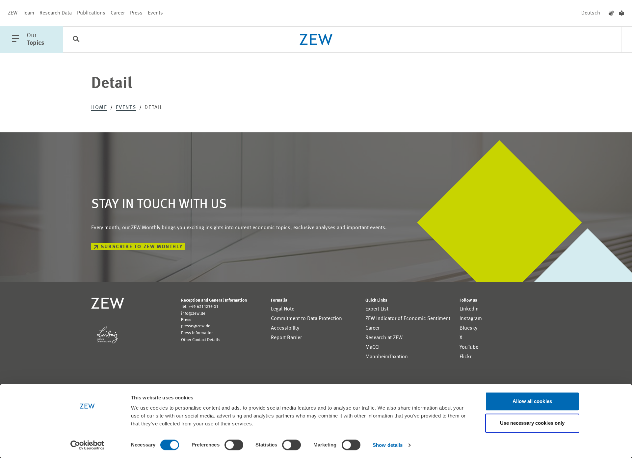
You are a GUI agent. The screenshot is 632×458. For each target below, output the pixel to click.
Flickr (465, 357)
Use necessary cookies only (532, 423)
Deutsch (590, 13)
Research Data (56, 13)
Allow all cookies (532, 401)
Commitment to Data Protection (306, 318)
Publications (91, 13)
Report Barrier (286, 337)
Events (155, 13)
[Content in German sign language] (611, 13)
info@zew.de (193, 313)
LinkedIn (469, 309)
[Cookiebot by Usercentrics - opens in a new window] (87, 445)
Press (136, 13)
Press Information (197, 333)
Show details (388, 445)
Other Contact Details (200, 340)
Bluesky (468, 328)
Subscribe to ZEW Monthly (142, 247)
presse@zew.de (195, 326)
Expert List (376, 309)
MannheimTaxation (386, 357)
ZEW (12, 13)
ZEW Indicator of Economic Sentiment (407, 318)
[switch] (233, 445)
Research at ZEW (384, 337)
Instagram (471, 318)
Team (28, 13)
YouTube (469, 347)
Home (99, 107)
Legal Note (282, 309)
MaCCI (372, 347)
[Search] (76, 40)
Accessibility (285, 328)
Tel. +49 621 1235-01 (199, 307)
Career (118, 13)
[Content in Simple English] (622, 13)
